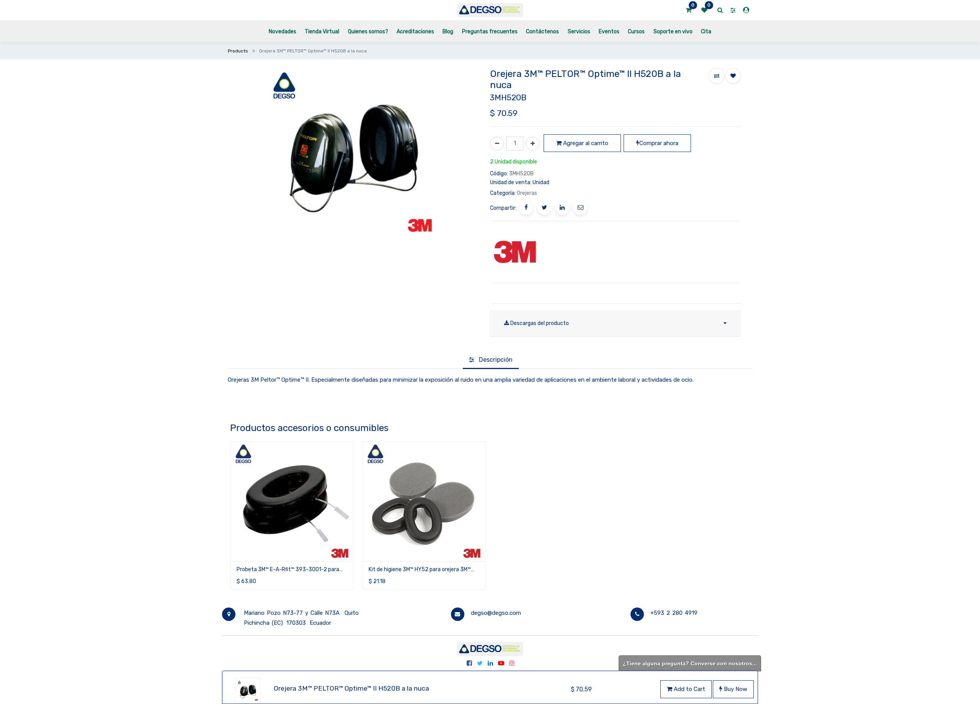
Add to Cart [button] (688, 689)
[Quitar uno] (497, 143)
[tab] (491, 360)
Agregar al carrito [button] (585, 143)
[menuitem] (283, 31)
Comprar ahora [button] (658, 143)
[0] (688, 10)
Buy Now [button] (734, 689)
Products (238, 51)
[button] (716, 75)
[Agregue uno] (532, 143)
